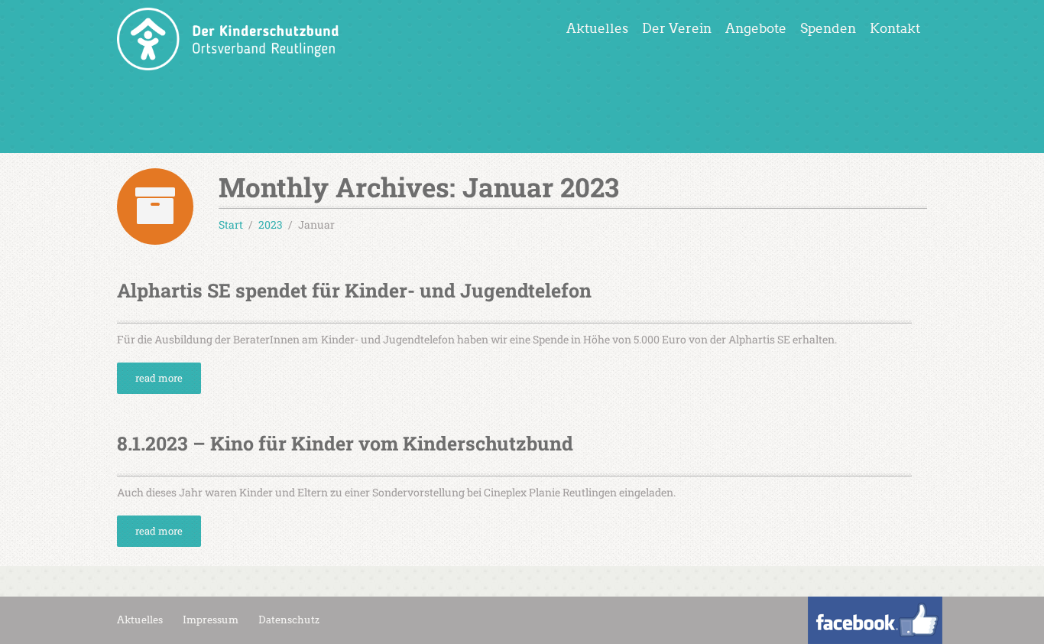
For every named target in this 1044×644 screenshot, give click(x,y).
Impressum (210, 620)
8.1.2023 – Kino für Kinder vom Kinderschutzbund (345, 443)
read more (159, 378)
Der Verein (677, 29)
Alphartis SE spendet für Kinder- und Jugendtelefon (354, 290)
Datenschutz (288, 620)
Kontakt (895, 29)
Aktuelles (597, 29)
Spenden (828, 29)
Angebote (755, 29)
